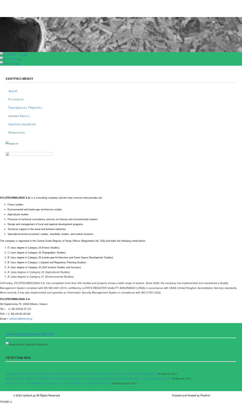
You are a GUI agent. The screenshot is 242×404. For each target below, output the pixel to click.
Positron (205, 395)
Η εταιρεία (16, 99)
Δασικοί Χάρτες (19, 116)
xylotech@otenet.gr (21, 318)
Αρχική (13, 91)
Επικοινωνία (17, 132)
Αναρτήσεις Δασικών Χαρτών (30, 334)
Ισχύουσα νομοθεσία (22, 124)
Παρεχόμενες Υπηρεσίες (25, 107)
